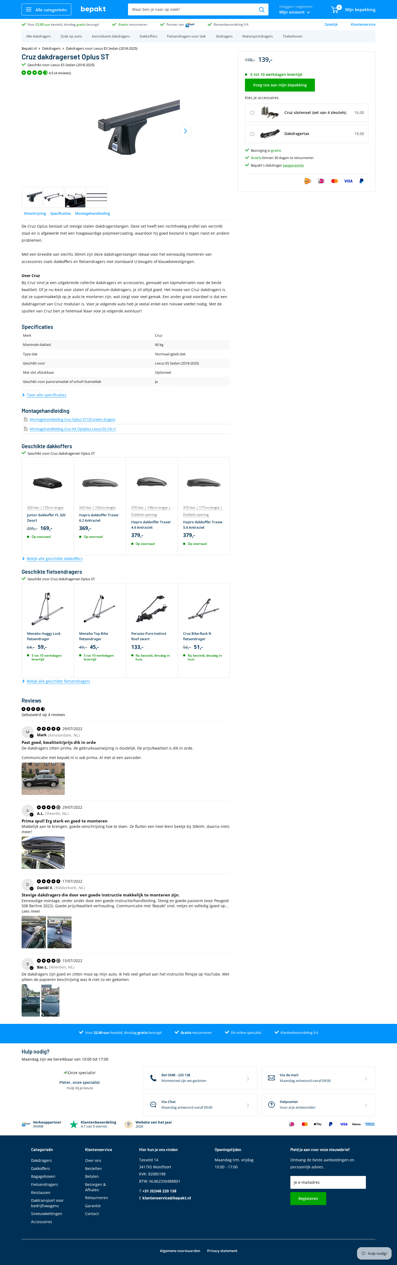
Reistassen (41, 1192)
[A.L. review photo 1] (43, 852)
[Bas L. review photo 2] (50, 1000)
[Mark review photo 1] (43, 779)
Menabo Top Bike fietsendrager (93, 636)
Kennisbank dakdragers (111, 36)
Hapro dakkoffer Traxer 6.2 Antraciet (99, 517)
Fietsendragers (44, 1184)
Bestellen (93, 1168)
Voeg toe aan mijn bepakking (280, 84)
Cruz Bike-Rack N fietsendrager (197, 636)
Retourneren (96, 1197)
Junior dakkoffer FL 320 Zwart (46, 517)
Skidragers (224, 36)
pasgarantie (293, 165)
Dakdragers (51, 48)
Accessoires (41, 1221)
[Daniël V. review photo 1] (34, 932)
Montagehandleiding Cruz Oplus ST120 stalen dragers (72, 419)
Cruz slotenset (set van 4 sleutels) (315, 112)
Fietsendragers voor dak (186, 36)
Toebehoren (292, 36)
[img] (49, 728)
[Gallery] (126, 143)
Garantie (93, 1205)
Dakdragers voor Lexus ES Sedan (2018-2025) (101, 48)
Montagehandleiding (92, 213)
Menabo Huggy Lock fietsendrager (43, 636)
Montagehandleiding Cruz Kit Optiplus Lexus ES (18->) (73, 428)
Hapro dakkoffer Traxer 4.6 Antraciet (151, 525)
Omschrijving (35, 213)
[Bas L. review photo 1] (31, 1000)
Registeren (308, 1198)
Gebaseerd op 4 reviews (43, 714)
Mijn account (292, 12)
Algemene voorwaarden (180, 1250)
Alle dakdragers (38, 36)
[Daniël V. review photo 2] (59, 932)
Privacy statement (222, 1250)
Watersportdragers (257, 36)
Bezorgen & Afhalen (95, 1187)
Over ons (93, 1160)
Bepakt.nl (29, 48)
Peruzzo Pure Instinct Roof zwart (148, 636)
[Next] (185, 131)
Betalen (92, 1176)
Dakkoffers (148, 36)
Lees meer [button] (31, 911)
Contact (92, 1213)
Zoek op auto (71, 36)
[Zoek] (261, 9)
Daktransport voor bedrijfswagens (47, 1203)
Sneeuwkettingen (46, 1213)
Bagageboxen (43, 1176)
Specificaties (60, 213)
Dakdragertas (296, 133)
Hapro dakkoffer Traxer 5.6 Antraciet (203, 525)
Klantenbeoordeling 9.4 (231, 24)
